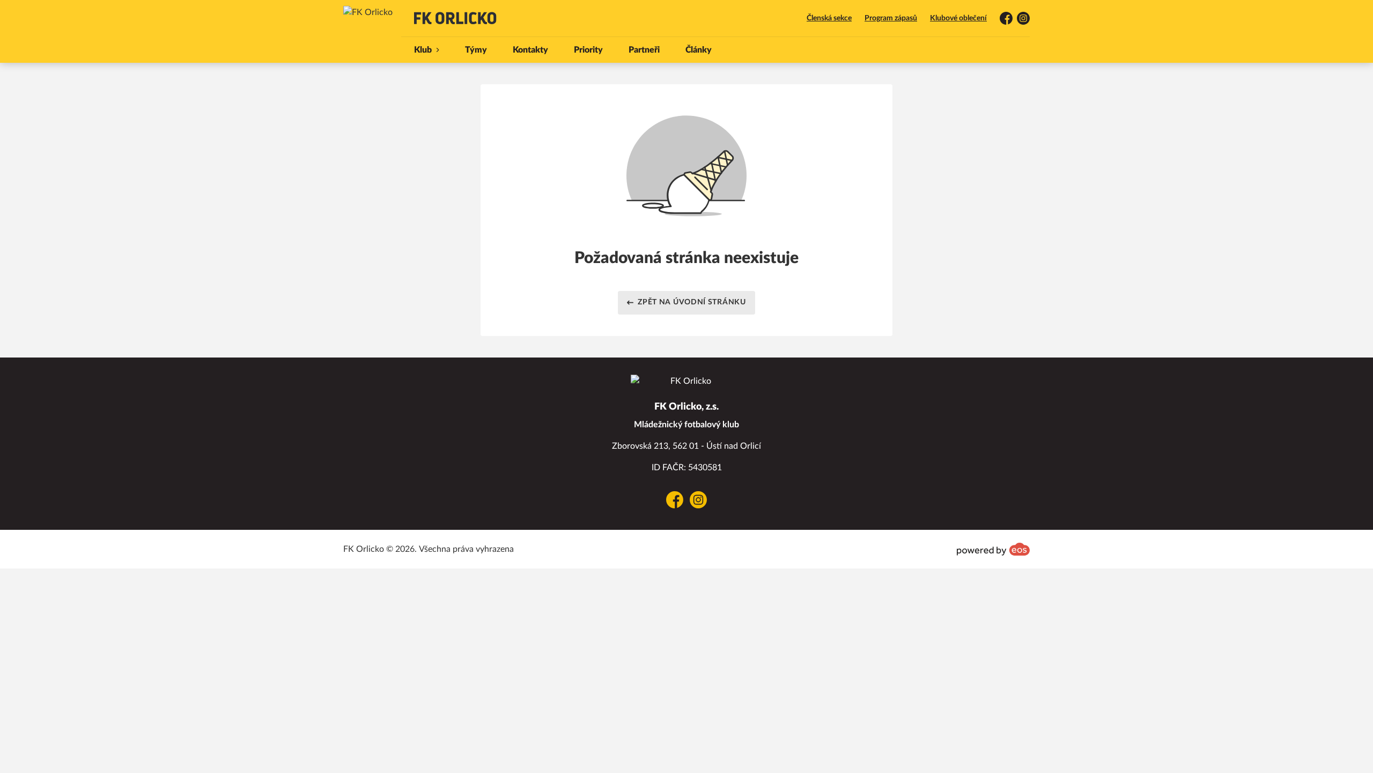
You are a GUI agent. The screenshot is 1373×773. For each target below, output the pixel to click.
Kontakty (530, 50)
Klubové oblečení (958, 18)
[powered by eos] (993, 549)
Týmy (476, 50)
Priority (588, 50)
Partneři (644, 50)
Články (698, 50)
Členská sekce (829, 18)
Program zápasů (891, 18)
